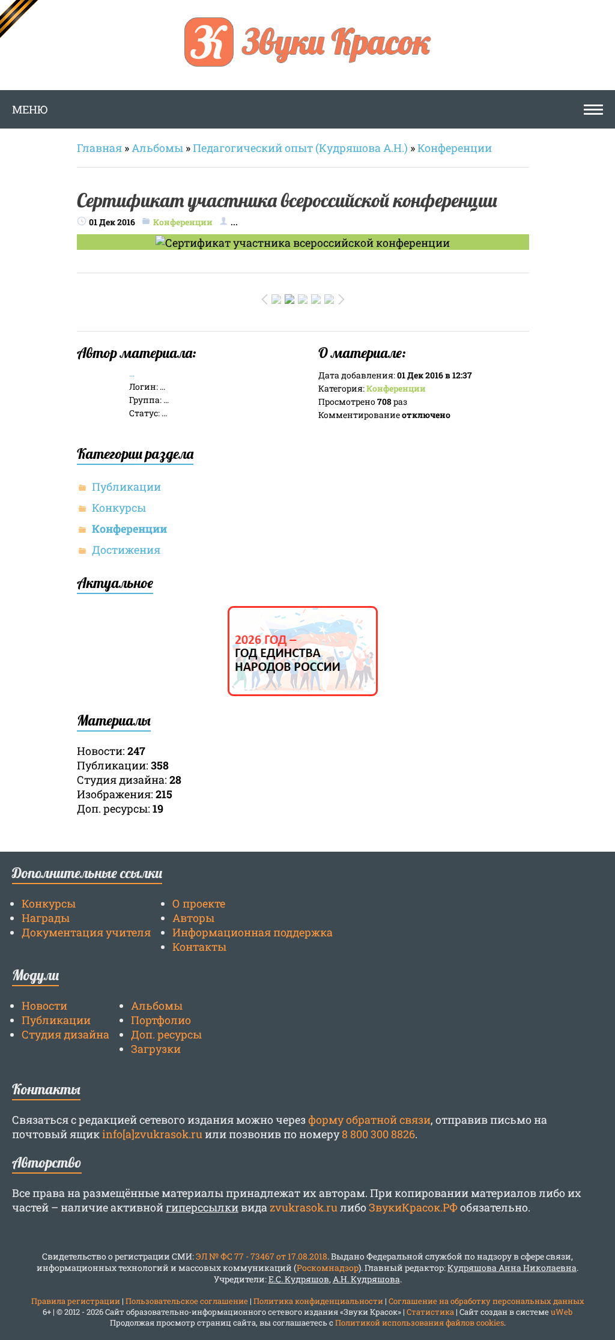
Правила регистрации (75, 1301)
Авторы (193, 918)
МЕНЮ (30, 109)
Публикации (126, 486)
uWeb (561, 1311)
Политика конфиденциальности (318, 1301)
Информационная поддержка (252, 932)
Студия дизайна (65, 1034)
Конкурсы (119, 507)
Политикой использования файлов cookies (419, 1322)
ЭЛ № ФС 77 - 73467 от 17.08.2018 (261, 1256)
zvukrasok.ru (304, 1207)
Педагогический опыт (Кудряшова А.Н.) (300, 148)
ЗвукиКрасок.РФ (413, 1207)
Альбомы (157, 148)
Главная (99, 148)
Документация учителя (86, 932)
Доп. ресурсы (166, 1034)
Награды (46, 918)
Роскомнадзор (328, 1267)
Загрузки (156, 1048)
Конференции (454, 148)
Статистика (430, 1311)
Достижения (126, 549)
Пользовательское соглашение (187, 1301)
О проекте (198, 903)
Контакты (199, 946)
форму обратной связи (369, 1119)
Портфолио (161, 1020)
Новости (44, 1005)
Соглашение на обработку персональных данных (486, 1301)
